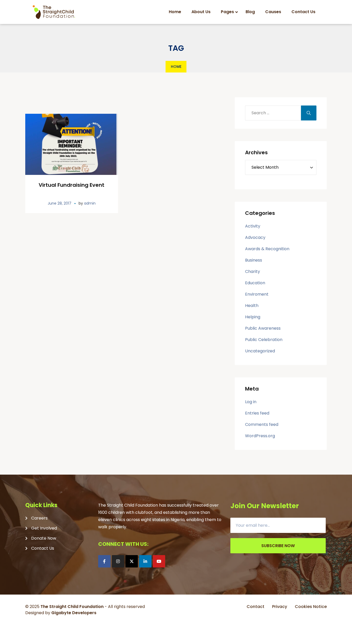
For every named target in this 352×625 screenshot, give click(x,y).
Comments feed (261, 424)
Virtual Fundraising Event (71, 185)
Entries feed (257, 413)
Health (251, 306)
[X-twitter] (131, 561)
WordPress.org (260, 436)
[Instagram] (118, 561)
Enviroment (257, 294)
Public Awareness (263, 328)
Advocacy (255, 237)
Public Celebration (263, 340)
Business (253, 260)
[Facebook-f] (104, 561)
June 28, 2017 (59, 203)
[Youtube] (159, 561)
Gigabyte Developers (73, 613)
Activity (252, 226)
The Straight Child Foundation (72, 607)
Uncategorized (260, 351)
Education (255, 283)
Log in (250, 402)
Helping (252, 317)
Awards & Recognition (267, 249)
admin (90, 203)
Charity (252, 271)
